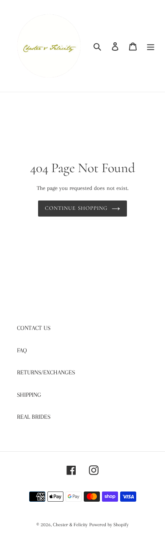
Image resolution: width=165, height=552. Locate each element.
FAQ (22, 350)
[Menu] (151, 46)
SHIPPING (29, 394)
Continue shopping (76, 208)
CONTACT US (33, 327)
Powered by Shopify (109, 524)
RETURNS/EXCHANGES (46, 372)
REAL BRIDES (33, 416)
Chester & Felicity (70, 524)
